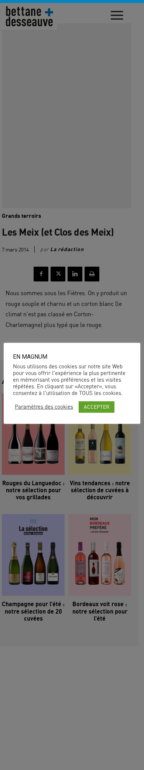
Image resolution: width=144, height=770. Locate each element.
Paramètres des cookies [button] (44, 406)
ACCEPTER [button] (96, 406)
